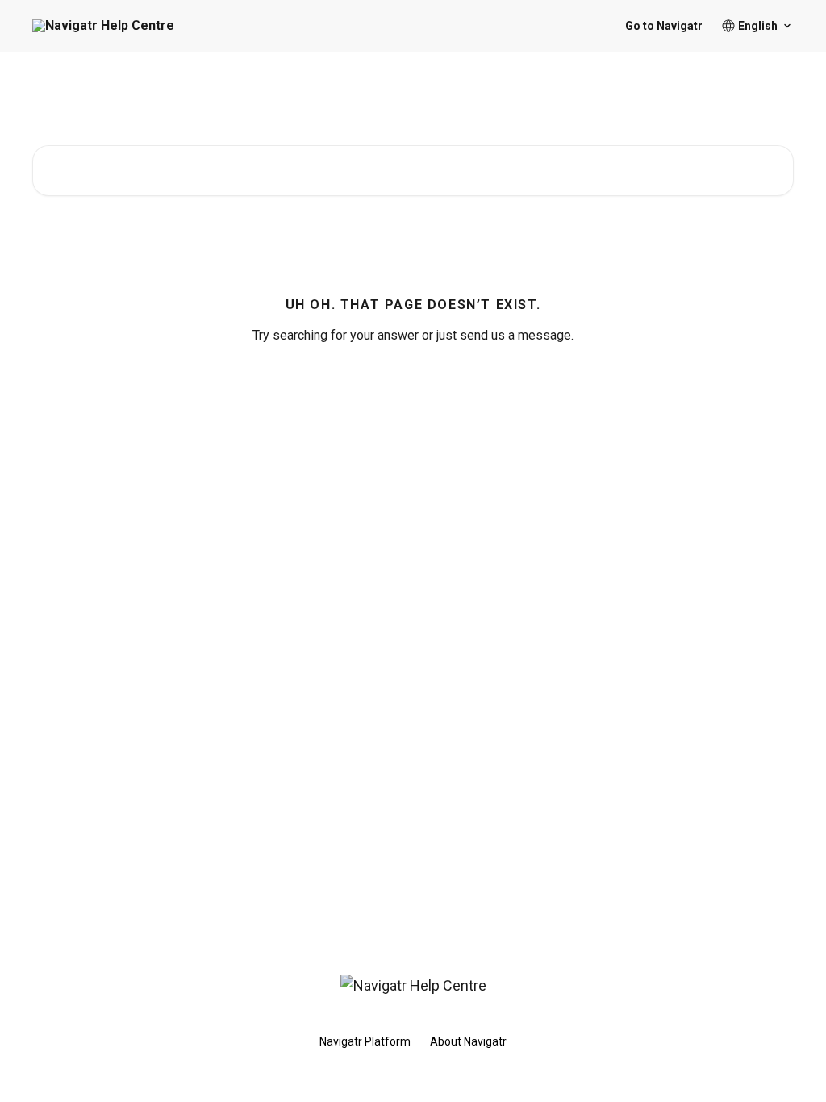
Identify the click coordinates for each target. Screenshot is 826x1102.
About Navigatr (468, 1041)
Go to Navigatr (664, 25)
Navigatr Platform (365, 1041)
